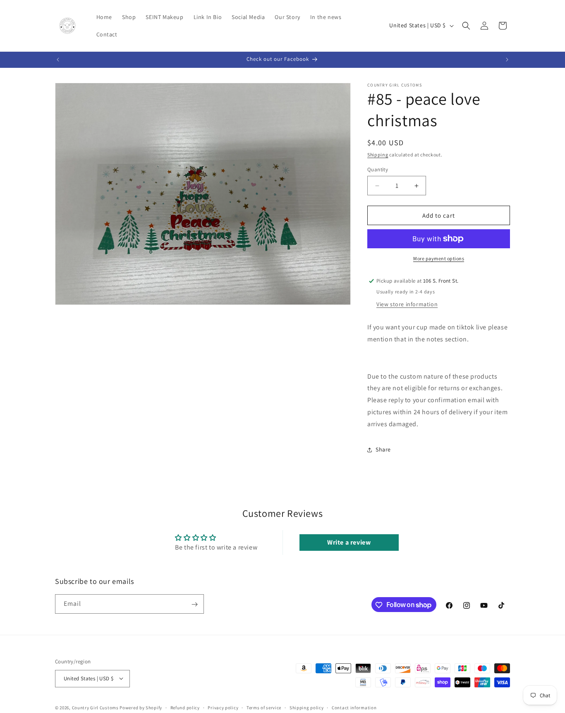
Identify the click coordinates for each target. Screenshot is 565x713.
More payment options (438, 258)
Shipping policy (307, 707)
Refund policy (185, 707)
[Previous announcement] (58, 59)
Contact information (354, 707)
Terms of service (264, 707)
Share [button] (383, 449)
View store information (407, 304)
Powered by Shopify (141, 707)
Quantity (377, 169)
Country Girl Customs (95, 707)
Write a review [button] (349, 542)
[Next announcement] (507, 59)
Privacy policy (223, 707)
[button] (466, 26)
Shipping (377, 154)
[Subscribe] (194, 604)
